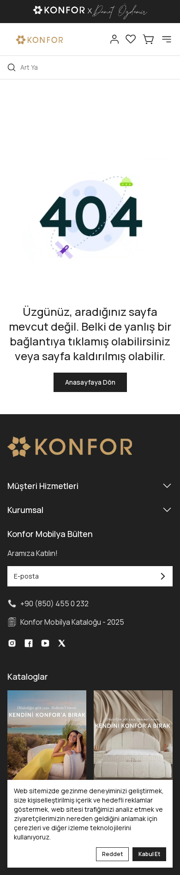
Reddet (112, 854)
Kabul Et (149, 854)
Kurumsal (25, 509)
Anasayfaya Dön (90, 382)
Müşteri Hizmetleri (42, 485)
